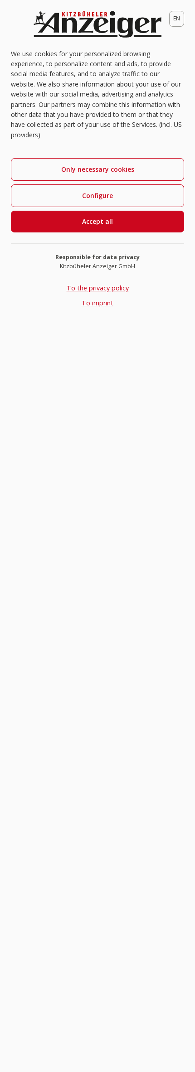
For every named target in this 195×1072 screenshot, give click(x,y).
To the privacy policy (98, 288)
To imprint (97, 303)
